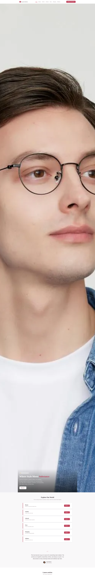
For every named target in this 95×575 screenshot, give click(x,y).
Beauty (39, 1)
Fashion (43, 1)
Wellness (58, 1)
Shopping (54, 1)
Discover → (23, 487)
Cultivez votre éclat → (71, 1)
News (51, 1)
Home (36, 1)
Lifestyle (47, 1)
